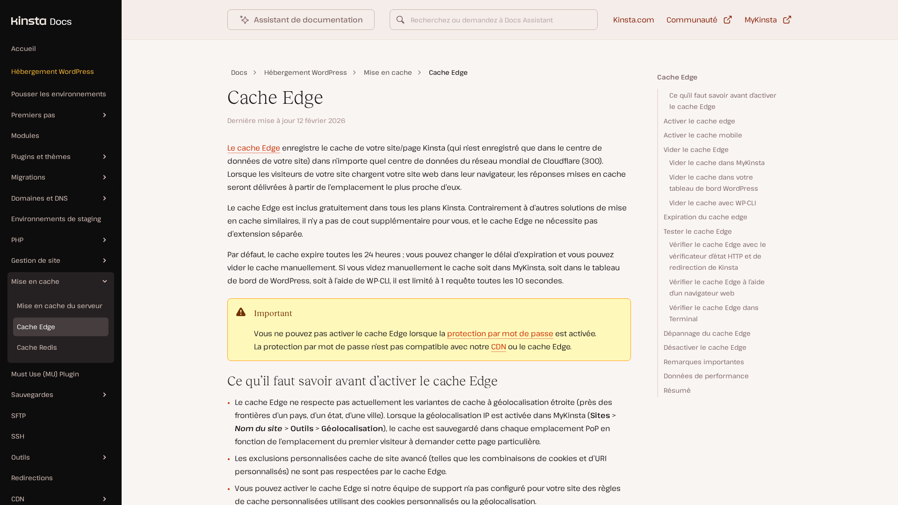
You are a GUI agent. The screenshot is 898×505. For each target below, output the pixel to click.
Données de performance (706, 375)
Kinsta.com (633, 19)
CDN (498, 346)
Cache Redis (37, 347)
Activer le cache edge (699, 120)
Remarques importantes (704, 361)
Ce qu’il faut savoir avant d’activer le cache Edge (722, 101)
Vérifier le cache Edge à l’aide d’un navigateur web (717, 287)
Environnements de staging (56, 218)
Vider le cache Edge (696, 149)
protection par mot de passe (500, 333)
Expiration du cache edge (705, 216)
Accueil (23, 48)
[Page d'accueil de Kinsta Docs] (36, 16)
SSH (17, 436)
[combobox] (494, 19)
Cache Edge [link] (448, 72)
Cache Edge (36, 326)
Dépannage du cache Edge (707, 333)
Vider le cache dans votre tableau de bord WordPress (713, 183)
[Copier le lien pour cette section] (219, 381)
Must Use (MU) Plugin (45, 373)
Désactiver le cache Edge (705, 347)
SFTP (18, 415)
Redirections (32, 477)
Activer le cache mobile (703, 134)
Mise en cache (388, 72)
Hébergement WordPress (52, 71)
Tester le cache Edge (698, 231)
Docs (239, 72)
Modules (25, 135)
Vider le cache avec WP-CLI (712, 202)
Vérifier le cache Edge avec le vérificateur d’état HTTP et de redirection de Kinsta (717, 256)
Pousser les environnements (58, 93)
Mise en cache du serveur (59, 305)
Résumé (677, 390)
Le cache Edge (253, 148)
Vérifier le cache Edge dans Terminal (714, 313)
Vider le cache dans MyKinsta (717, 162)
